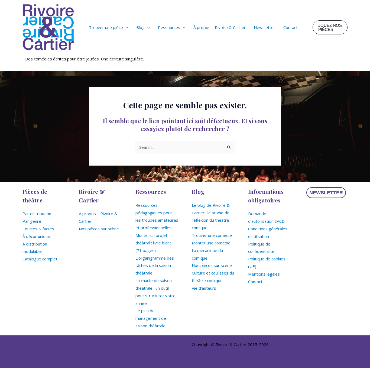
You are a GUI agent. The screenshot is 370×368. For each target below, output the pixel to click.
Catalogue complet (39, 259)
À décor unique (36, 236)
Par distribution (36, 213)
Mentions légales (264, 274)
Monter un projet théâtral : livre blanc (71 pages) (153, 243)
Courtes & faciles (38, 228)
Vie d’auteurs (204, 288)
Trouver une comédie (212, 235)
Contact (255, 281)
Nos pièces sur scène (99, 228)
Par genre (31, 221)
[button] (125, 27)
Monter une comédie (211, 243)
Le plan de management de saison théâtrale (150, 318)
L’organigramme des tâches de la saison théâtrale (154, 265)
